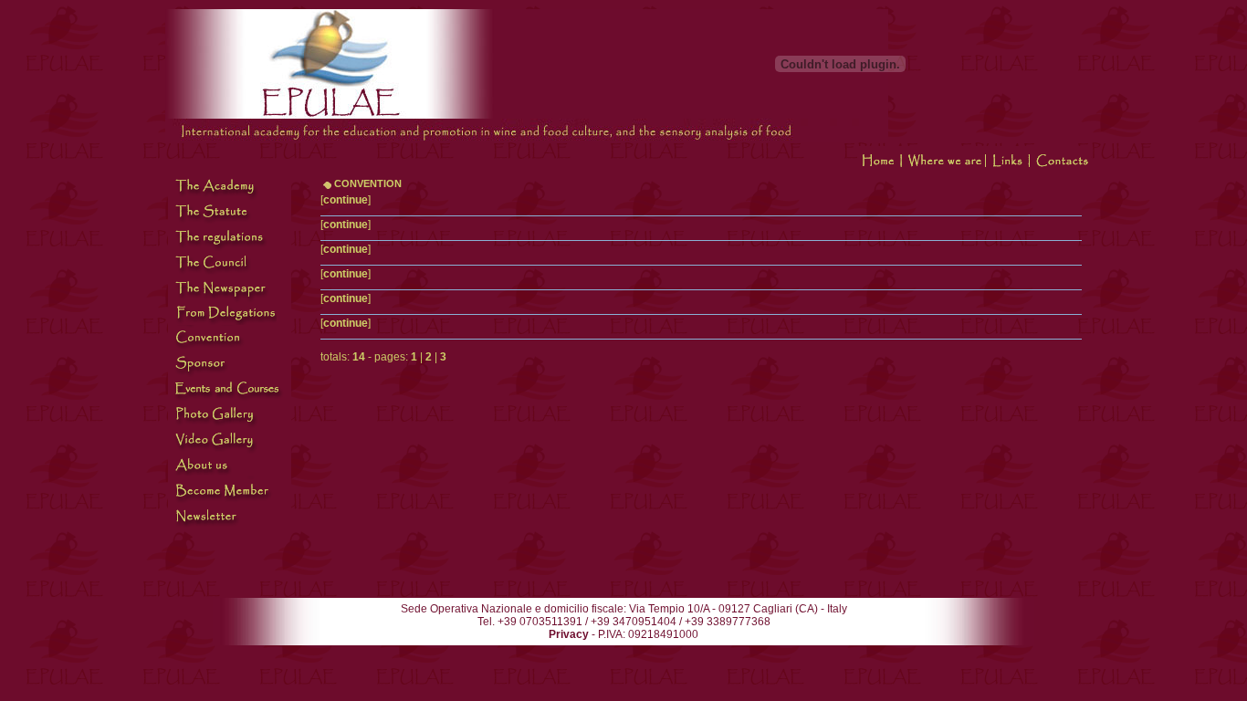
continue (345, 200)
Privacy (569, 634)
